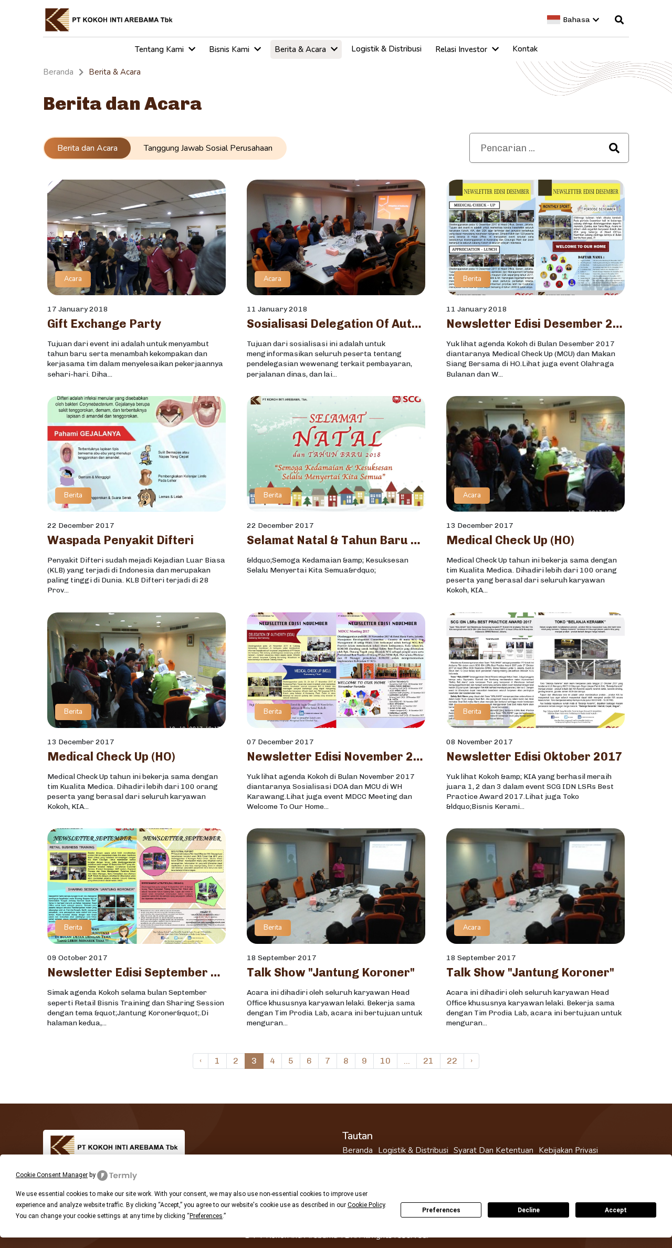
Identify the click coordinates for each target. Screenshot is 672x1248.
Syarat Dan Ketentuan (493, 1151)
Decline (529, 1210)
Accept (616, 1210)
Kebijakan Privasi (568, 1151)
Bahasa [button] (576, 19)
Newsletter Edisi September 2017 (136, 973)
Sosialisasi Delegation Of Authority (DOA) (336, 324)
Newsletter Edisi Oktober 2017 (534, 757)
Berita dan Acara (87, 148)
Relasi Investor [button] (462, 49)
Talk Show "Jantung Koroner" (331, 973)
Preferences (441, 1210)
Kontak (525, 49)
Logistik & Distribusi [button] (386, 49)
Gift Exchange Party (104, 324)
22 (452, 1061)
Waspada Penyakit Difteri (120, 540)
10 (385, 1061)
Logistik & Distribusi (413, 1151)
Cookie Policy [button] (366, 1205)
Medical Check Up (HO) (510, 540)
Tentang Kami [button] (160, 49)
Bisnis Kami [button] (230, 49)
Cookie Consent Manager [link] (52, 1175)
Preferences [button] (206, 1216)
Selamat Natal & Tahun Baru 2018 (336, 540)
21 (428, 1061)
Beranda (357, 1151)
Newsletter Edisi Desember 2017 (535, 324)
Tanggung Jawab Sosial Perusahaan (208, 148)
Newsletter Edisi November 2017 (336, 757)
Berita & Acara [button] (301, 49)
